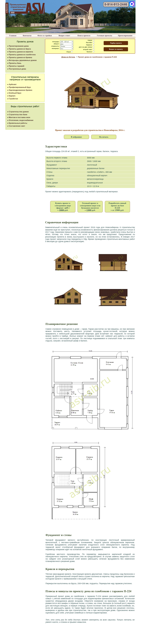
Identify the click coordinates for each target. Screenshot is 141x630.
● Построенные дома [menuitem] (16, 69)
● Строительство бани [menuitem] (17, 114)
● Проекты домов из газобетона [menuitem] (21, 55)
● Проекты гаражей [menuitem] (15, 66)
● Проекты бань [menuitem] (14, 63)
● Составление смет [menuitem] (16, 126)
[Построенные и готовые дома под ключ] (70, 32)
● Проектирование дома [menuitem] (18, 46)
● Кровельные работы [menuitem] (17, 123)
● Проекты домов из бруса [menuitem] (19, 49)
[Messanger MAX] (132, 6)
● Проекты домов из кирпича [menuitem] (20, 52)
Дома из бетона (68, 57)
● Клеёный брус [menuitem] (14, 93)
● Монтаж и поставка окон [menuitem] (18, 117)
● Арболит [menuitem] (12, 84)
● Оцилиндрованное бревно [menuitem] (19, 90)
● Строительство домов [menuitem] (18, 112)
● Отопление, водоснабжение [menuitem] (20, 120)
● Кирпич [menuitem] (11, 96)
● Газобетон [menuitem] (12, 99)
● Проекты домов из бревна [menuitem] (19, 57)
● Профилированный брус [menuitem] (19, 87)
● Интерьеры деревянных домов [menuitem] (22, 60)
